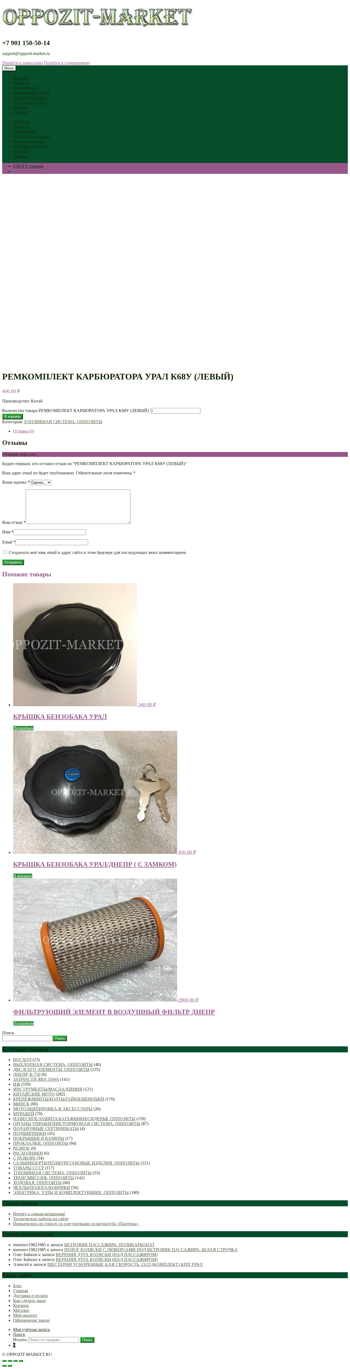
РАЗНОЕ (21, 1148)
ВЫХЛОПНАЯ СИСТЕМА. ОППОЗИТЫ (53, 1064)
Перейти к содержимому (67, 62)
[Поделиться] (15, 1361)
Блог (17, 1285)
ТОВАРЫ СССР (28, 1168)
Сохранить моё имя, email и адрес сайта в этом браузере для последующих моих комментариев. (98, 552)
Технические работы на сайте (40, 1218)
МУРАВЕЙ (23, 1113)
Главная (20, 112)
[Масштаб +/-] (4, 1361)
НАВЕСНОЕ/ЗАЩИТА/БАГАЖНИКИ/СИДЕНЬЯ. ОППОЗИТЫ (74, 1118)
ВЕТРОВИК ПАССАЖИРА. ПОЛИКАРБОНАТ (109, 1244)
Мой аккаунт (25, 87)
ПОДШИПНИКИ (29, 1133)
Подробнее (23, 728)
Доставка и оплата (30, 102)
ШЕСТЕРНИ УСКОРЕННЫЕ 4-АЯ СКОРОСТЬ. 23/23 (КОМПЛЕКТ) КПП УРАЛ (125, 1264)
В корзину (12, 417)
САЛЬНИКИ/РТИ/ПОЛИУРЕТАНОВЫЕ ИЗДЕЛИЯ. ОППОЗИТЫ (76, 1163)
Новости (21, 82)
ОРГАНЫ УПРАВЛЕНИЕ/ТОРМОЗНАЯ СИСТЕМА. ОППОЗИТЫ (76, 1123)
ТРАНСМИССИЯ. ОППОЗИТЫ (43, 1177)
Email (9, 542)
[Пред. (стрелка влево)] (4, 1366)
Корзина (21, 107)
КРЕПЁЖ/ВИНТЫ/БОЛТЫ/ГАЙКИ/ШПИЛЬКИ (58, 1099)
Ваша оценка (16, 482)
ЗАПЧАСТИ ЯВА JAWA (36, 1079)
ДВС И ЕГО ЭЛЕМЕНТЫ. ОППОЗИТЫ (51, 1069)
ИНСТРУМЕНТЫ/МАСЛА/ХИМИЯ (47, 1089)
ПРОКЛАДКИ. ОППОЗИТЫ (40, 1143)
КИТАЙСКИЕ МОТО (34, 1094)
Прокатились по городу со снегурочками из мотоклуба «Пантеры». (76, 1223)
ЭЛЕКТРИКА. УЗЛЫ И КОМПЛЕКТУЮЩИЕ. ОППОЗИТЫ (71, 1192)
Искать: (20, 1339)
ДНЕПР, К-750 (26, 1074)
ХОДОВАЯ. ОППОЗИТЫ (37, 1182)
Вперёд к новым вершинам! (39, 1214)
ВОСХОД (22, 1059)
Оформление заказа (31, 92)
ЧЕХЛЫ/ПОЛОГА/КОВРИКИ (41, 1187)
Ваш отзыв (14, 522)
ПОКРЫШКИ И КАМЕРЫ (38, 1138)
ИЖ (16, 1084)
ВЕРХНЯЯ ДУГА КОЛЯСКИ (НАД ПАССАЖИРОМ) (107, 1254)
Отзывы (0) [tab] (23, 431)
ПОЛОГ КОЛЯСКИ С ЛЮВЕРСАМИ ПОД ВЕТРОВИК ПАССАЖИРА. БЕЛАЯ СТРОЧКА (151, 1249)
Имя (7, 532)
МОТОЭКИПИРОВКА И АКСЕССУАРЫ (52, 1109)
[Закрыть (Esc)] (21, 1361)
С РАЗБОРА (24, 1158)
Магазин (21, 77)
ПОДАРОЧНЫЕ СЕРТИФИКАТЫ (46, 1128)
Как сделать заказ (29, 97)
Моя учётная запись (31, 1329)
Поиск (8, 1033)
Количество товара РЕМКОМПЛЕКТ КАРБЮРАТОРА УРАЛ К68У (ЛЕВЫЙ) (75, 410)
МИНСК (21, 1104)
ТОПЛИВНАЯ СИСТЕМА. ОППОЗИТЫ (63, 421)
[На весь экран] (10, 1361)
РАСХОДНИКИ (28, 1153)
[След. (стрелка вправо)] (10, 1366)
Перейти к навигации (22, 62)
